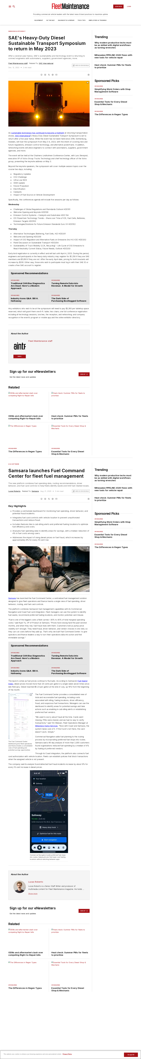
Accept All (131, 1054)
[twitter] (49, 75)
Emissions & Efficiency (16, 31)
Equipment (38, 20)
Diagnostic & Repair (66, 20)
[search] (13, 6)
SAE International (46, 63)
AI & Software (13, 464)
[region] (70, 1055)
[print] (89, 75)
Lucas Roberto (14, 491)
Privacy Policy (67, 1054)
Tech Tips (81, 20)
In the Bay (50, 20)
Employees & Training (98, 20)
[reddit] (53, 75)
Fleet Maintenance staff (18, 63)
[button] (9, 6)
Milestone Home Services (46, 726)
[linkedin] (45, 75)
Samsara (35, 491)
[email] (56, 75)
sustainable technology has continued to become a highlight (37, 133)
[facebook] (41, 75)
